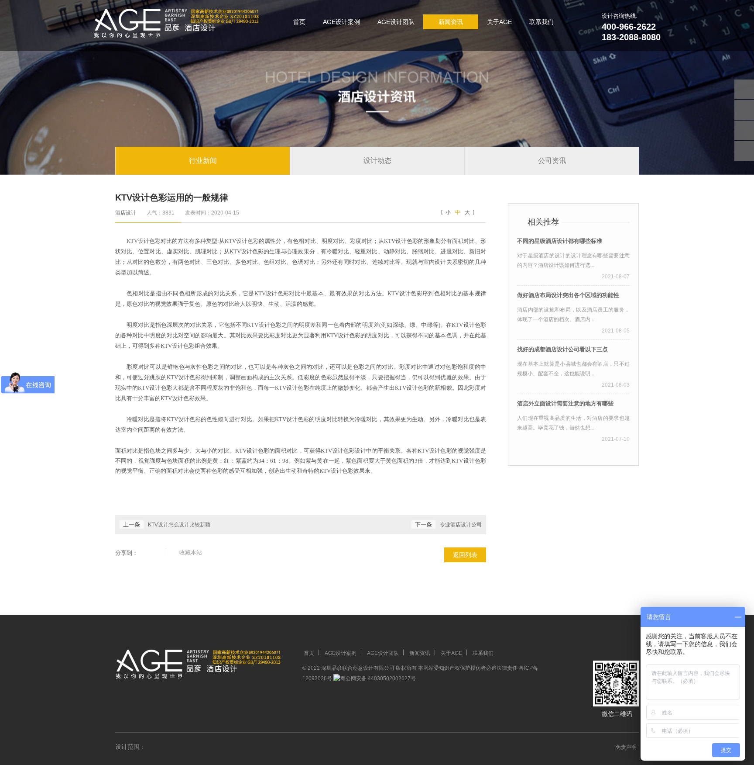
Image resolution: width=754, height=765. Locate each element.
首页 (299, 21)
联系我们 (541, 21)
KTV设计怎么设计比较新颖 (179, 525)
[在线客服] (744, 110)
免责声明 (626, 747)
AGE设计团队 (396, 21)
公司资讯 (552, 160)
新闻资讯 (451, 21)
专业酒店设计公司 (461, 525)
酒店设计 (125, 213)
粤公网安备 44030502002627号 (378, 678)
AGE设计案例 (341, 21)
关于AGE (499, 21)
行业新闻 (203, 160)
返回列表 (465, 554)
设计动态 (377, 160)
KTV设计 (138, 241)
